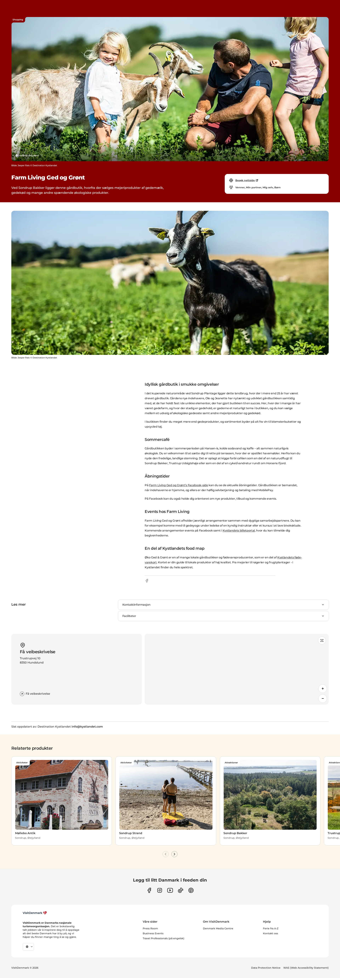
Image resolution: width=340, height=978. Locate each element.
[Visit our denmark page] (149, 890)
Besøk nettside (245, 180)
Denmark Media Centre (218, 928)
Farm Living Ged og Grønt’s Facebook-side (178, 485)
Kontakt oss (270, 933)
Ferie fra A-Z (270, 928)
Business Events (153, 933)
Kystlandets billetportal (239, 530)
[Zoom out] (322, 698)
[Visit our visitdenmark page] (170, 890)
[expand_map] (322, 640)
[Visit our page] (160, 890)
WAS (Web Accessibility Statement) (306, 967)
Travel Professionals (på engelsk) (163, 938)
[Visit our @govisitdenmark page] (180, 890)
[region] (237, 669)
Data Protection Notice (265, 967)
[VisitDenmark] (35, 913)
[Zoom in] (322, 688)
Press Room (150, 928)
